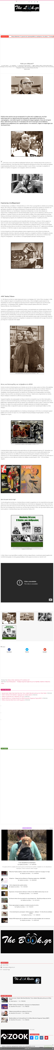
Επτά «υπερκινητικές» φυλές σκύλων (18, 885)
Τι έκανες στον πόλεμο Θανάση (27, 67)
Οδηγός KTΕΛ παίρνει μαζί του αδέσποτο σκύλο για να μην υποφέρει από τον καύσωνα (29, 918)
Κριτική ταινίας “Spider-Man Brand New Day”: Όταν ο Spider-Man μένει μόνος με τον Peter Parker (24, 693)
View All (51, 828)
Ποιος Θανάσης (51, 66)
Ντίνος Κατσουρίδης (36, 66)
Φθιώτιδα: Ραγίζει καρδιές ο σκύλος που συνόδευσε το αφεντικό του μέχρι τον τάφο (29, 871)
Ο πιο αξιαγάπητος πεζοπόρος (27, 862)
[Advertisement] (27, 24)
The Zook (32, 1029)
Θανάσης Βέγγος (21, 66)
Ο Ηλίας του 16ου (44, 66)
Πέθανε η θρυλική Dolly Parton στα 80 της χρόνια (13, 700)
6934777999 (5, 965)
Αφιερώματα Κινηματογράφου (25, 65)
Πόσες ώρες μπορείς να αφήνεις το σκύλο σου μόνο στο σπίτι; (24, 905)
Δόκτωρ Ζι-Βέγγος (8, 66)
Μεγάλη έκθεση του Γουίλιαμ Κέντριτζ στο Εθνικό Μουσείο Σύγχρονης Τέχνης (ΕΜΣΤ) (22, 698)
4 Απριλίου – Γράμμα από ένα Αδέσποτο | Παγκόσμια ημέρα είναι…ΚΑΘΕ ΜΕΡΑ (27, 878)
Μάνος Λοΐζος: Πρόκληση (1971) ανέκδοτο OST (19, 680)
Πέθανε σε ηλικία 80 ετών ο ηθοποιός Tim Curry (13, 696)
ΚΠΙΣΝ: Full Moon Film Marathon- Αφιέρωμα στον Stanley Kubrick (17, 694)
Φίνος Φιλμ (36, 67)
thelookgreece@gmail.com (9, 967)
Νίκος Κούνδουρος (28, 66)
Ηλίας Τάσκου (15, 66)
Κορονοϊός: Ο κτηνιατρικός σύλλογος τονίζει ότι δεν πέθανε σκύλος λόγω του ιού (28, 891)
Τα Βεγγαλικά (18, 67)
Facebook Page (6, 969)
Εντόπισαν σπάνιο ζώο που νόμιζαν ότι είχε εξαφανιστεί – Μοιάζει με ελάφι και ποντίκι (30, 898)
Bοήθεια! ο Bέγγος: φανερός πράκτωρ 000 (43, 65)
